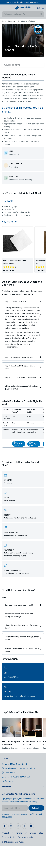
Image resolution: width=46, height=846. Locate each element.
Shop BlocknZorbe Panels (18, 444)
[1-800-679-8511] (38, 8)
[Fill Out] (23, 691)
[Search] (41, 14)
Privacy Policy (7, 816)
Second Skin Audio (16, 842)
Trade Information (26, 837)
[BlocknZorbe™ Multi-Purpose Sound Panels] (17, 242)
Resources (11, 21)
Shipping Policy (36, 833)
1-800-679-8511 (11, 772)
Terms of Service (32, 814)
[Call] (23, 672)
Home (4, 21)
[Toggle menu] (3, 8)
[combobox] (23, 14)
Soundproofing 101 (26, 338)
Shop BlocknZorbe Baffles (33, 444)
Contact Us (9, 781)
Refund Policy (21, 833)
